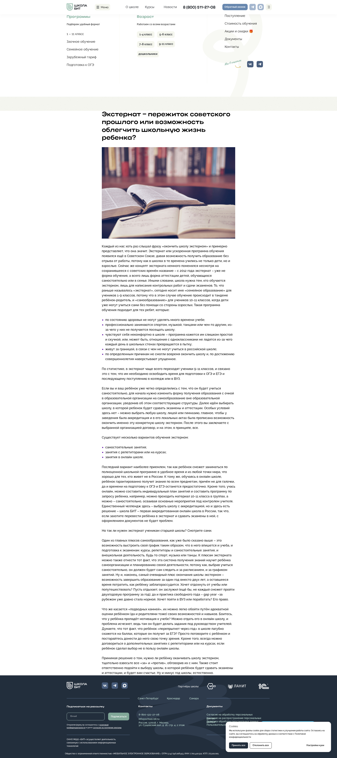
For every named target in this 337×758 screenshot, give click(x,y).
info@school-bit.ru (149, 719)
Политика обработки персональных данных (232, 721)
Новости (170, 7)
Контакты (232, 47)
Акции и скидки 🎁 (239, 31)
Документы (233, 39)
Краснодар (173, 698)
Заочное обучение (81, 41)
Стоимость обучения (241, 23)
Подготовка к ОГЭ (80, 65)
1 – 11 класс (75, 34)
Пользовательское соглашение (225, 724)
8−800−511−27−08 (149, 714)
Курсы (149, 7)
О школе (132, 7)
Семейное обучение (82, 49)
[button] (235, 7)
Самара (194, 698)
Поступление (235, 16)
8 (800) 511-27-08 (199, 7)
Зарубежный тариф (82, 57)
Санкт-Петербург (148, 698)
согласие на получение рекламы (107, 728)
